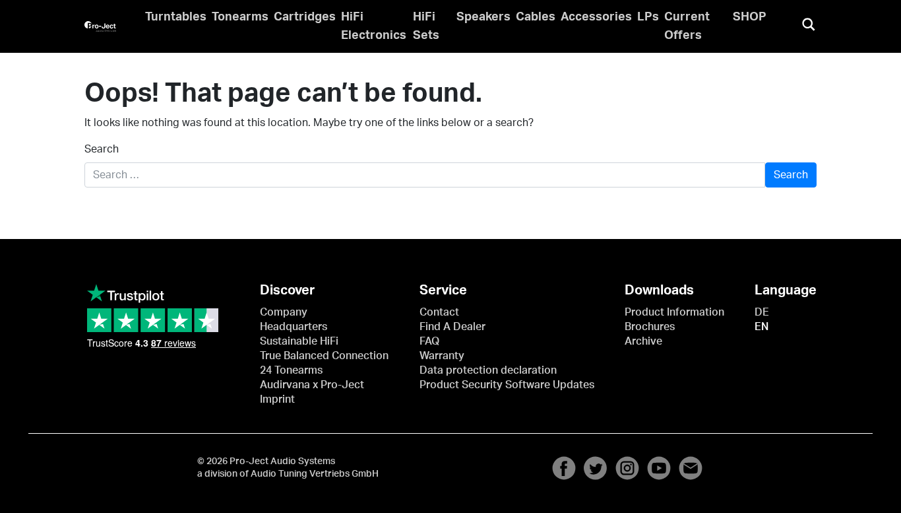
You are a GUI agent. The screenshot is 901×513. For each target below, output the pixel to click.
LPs (648, 17)
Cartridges (305, 17)
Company (283, 312)
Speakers (483, 17)
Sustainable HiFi (299, 341)
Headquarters (293, 327)
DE (762, 312)
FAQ (429, 341)
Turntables (175, 17)
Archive (643, 341)
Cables (535, 17)
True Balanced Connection (324, 356)
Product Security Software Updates (506, 385)
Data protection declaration (488, 370)
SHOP (749, 17)
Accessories (596, 17)
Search (101, 149)
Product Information (674, 312)
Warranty (441, 356)
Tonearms (240, 17)
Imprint (277, 399)
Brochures (650, 327)
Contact (439, 312)
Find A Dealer (452, 327)
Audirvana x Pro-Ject (312, 385)
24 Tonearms (291, 370)
